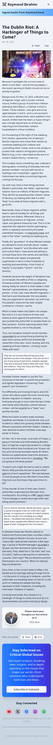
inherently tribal (36, 232)
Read (37, 45)
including (38, 458)
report (40, 495)
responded (7, 336)
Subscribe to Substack (26, 689)
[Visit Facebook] (26, 711)
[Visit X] (18, 711)
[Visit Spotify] (44, 711)
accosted (42, 544)
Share (27, 637)
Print (40, 637)
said (4, 473)
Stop (47, 45)
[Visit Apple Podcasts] (35, 711)
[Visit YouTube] (9, 711)
